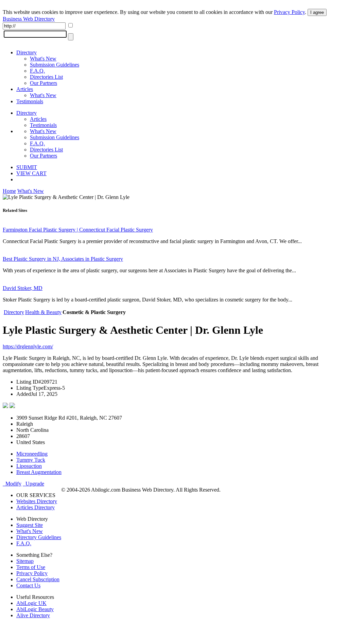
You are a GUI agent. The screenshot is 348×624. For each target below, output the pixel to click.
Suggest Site (29, 525)
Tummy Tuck (30, 460)
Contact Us (28, 585)
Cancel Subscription (37, 579)
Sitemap (25, 561)
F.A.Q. (37, 71)
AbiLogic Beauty (35, 609)
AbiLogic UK (31, 603)
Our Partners (43, 83)
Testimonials (29, 101)
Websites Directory (36, 501)
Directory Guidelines (38, 537)
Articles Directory (35, 507)
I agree (317, 12)
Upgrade (33, 484)
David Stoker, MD (22, 288)
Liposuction (29, 466)
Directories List (46, 77)
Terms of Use (30, 567)
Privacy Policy (289, 12)
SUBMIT (26, 167)
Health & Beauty (43, 312)
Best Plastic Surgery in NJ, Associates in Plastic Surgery (63, 259)
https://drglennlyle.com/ (28, 346)
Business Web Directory (29, 19)
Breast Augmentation (39, 472)
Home (9, 191)
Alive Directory (33, 615)
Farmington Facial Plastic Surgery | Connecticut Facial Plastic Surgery (78, 230)
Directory (26, 52)
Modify (12, 484)
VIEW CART (31, 173)
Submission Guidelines (54, 65)
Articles (24, 89)
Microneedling (32, 454)
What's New (43, 58)
